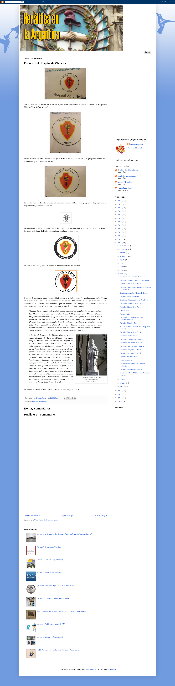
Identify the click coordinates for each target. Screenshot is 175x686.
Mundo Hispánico (125, 182)
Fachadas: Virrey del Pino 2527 (131, 353)
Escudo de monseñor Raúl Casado (132, 303)
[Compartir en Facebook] (72, 398)
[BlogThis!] (67, 398)
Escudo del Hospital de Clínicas (131, 339)
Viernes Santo (125, 314)
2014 (120, 242)
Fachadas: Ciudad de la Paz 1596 (131, 307)
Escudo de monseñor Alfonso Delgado (133, 293)
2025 (120, 204)
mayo (122, 270)
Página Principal (68, 515)
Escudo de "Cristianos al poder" (131, 342)
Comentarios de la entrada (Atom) (46, 520)
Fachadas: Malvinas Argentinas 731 (132, 369)
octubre (123, 252)
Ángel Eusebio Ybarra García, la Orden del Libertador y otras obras (61, 611)
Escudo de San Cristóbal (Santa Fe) (132, 277)
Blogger (113, 669)
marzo (122, 379)
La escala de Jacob (125, 188)
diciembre (124, 245)
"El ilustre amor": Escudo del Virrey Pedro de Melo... (135, 327)
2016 (120, 235)
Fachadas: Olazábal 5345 (128, 323)
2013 (120, 390)
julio (122, 263)
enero (122, 386)
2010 (120, 401)
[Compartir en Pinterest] (75, 398)
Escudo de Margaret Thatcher (130, 349)
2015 (120, 239)
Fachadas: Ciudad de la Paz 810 (131, 332)
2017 (120, 232)
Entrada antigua (101, 515)
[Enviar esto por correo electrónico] (65, 398)
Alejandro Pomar (137, 144)
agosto (122, 259)
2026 (120, 200)
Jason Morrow (90, 669)
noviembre (124, 249)
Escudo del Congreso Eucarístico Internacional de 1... (131, 318)
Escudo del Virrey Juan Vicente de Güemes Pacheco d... (135, 288)
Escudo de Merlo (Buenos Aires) (49, 572)
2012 (120, 394)
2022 (120, 214)
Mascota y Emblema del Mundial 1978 (51, 624)
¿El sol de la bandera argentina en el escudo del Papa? (56, 585)
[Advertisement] (65, 493)
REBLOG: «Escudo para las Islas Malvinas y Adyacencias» (58, 650)
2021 (120, 218)
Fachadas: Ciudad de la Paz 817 (131, 283)
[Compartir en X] (70, 398)
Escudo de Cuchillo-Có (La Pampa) (50, 559)
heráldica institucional (39, 401)
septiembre (124, 256)
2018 (120, 228)
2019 (120, 225)
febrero (123, 383)
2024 (120, 207)
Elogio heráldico (126, 360)
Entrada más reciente (32, 515)
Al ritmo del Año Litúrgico (128, 169)
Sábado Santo (124, 310)
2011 (120, 398)
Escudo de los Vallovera (128, 335)
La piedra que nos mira (127, 175)
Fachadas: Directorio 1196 (129, 296)
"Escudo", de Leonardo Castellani (49, 547)
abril (122, 273)
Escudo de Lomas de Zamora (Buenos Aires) (53, 598)
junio (122, 266)
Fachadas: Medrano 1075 (129, 356)
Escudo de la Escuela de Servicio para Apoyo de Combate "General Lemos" (64, 534)
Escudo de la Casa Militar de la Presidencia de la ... (135, 374)
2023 (120, 211)
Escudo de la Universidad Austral (132, 346)
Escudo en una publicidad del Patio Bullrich (132, 364)
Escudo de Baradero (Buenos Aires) (50, 637)
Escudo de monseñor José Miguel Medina (135, 280)
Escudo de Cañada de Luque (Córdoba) (134, 300)
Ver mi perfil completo (135, 148)
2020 (120, 221)
